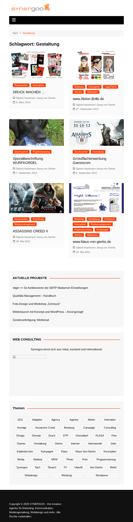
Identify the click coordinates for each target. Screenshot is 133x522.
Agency (55, 419)
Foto (114, 435)
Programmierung (106, 459)
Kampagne (47, 451)
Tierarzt (52, 467)
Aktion (91, 419)
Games (21, 443)
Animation (110, 419)
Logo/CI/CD (110, 87)
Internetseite (95, 443)
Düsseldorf (82, 435)
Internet (75, 443)
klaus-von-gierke (86, 451)
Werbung (66, 475)
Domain (36, 435)
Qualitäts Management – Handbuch (34, 295)
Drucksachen (21, 85)
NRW (54, 459)
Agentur (74, 419)
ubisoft (78, 467)
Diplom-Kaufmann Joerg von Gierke (35, 98)
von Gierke (96, 467)
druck (51, 435)
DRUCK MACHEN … (29, 92)
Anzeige (21, 427)
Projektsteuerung (41, 151)
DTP (65, 435)
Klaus (64, 451)
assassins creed (45, 427)
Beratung (78, 87)
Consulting (110, 427)
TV (65, 467)
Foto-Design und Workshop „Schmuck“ (36, 303)
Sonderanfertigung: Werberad (31, 320)
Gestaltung (98, 151)
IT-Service (109, 219)
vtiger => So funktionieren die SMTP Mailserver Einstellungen (50, 287)
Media (20, 459)
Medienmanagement (25, 224)
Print (84, 459)
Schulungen (102, 229)
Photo (69, 459)
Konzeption (38, 85)
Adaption (37, 419)
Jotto (113, 443)
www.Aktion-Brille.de (88, 99)
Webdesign (31, 475)
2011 (20, 419)
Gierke (59, 443)
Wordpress (102, 475)
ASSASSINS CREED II (30, 231)
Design (20, 435)
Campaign (89, 427)
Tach (37, 467)
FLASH (100, 435)
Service (78, 92)
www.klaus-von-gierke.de (92, 242)
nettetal (37, 459)
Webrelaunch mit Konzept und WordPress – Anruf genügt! (48, 311)
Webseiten (92, 92)
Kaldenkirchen (25, 451)
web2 (113, 467)
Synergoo (21, 467)
